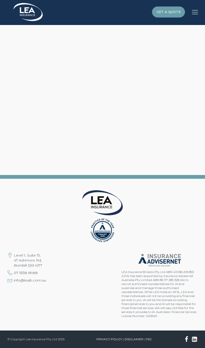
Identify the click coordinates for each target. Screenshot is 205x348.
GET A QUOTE (168, 12)
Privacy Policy (109, 339)
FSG (149, 339)
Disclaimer (134, 339)
